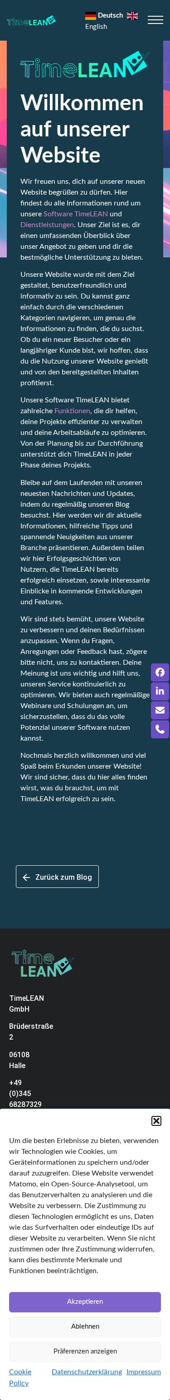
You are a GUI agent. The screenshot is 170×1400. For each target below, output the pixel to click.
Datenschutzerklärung (87, 1372)
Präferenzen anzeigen (85, 1351)
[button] (156, 1120)
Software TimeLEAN (76, 214)
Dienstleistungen (47, 225)
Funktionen (72, 411)
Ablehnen (85, 1326)
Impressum (143, 1372)
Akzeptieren (85, 1301)
